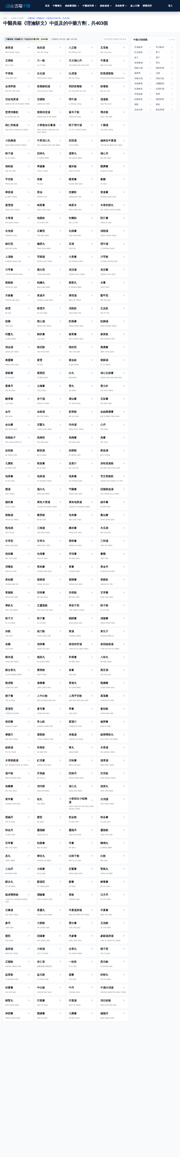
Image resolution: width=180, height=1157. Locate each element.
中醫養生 (57, 6)
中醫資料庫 (88, 6)
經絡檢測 (104, 6)
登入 (170, 6)
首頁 (47, 6)
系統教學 (119, 6)
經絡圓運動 (71, 6)
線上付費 (135, 6)
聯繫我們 (147, 6)
